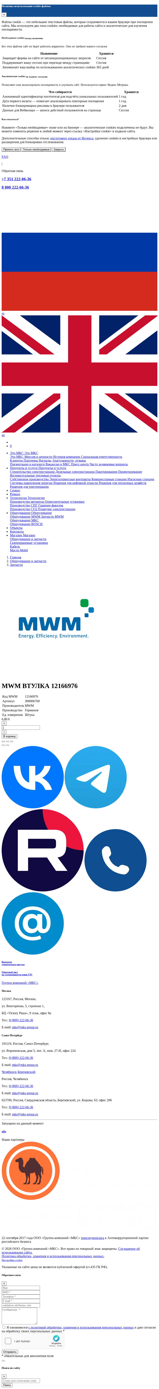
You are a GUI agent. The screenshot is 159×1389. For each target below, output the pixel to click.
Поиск (7, 1385)
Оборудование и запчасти (28, 539)
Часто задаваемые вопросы (109, 464)
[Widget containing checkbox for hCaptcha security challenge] (33, 1341)
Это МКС (17, 456)
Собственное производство (29, 479)
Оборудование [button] (20, 513)
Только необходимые (36, 149)
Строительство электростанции (32, 471)
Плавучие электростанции (56, 509)
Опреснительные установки (64, 501)
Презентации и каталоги (28, 464)
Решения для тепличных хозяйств (122, 483)
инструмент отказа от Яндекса (71, 138)
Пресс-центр (80, 464)
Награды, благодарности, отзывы (62, 460)
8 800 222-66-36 (15, 187)
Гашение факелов (50, 505)
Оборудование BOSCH (26, 524)
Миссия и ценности (38, 456)
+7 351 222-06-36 (16, 179)
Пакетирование (106, 471)
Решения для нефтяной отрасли (76, 483)
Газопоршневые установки (29, 543)
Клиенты (17, 460)
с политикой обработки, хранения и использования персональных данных (81, 1327)
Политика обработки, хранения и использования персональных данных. (53, 1256)
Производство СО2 (24, 509)
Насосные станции (141, 479)
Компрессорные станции (110, 479)
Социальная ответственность (101, 456)
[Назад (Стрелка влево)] (3, 745)
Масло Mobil (19, 550)
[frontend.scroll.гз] (3, 1360)
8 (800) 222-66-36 (21, 1020)
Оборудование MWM (25, 516)
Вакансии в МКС (58, 464)
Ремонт (15, 494)
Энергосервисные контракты (70, 479)
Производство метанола (27, 501)
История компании (67, 456)
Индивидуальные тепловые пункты (35, 475)
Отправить (10, 1351)
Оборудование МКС (24, 520)
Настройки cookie (12, 1260)
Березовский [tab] (26, 1072)
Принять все (11, 149)
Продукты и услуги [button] (24, 468)
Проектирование (130, 471)
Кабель (15, 546)
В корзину (9, 736)
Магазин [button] (16, 535)
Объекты (16, 528)
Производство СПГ (24, 505)
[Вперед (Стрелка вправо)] (7, 745)
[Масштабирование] (11, 741)
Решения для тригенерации (29, 486)
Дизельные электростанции (75, 471)
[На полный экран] (7, 741)
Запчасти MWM (52, 516)
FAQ (5, 157)
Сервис (15, 490)
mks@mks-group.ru (25, 1027)
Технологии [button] (19, 498)
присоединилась (92, 1238)
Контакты (17, 531)
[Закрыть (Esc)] (3, 741)
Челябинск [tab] (9, 1072)
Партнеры (31, 460)
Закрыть (59, 149)
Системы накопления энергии (31, 483)
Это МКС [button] (17, 453)
